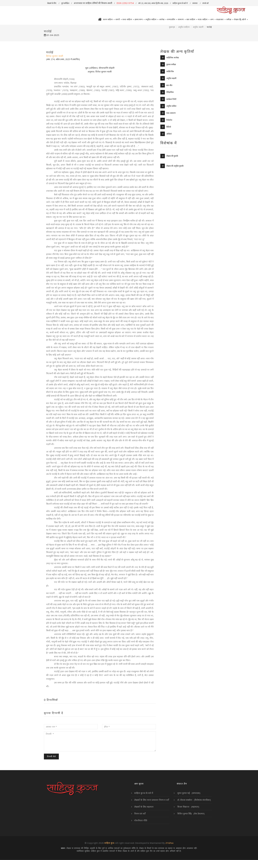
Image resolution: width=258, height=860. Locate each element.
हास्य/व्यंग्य (140, 19)
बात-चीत (169, 85)
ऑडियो (169, 133)
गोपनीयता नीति (140, 820)
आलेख (163, 19)
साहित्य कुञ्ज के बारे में (180, 3)
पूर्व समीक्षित (65, 3)
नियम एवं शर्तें (140, 813)
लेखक (236, 19)
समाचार (195, 3)
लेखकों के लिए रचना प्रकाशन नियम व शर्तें (151, 799)
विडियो (168, 126)
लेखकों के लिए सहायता (143, 806)
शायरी (118, 19)
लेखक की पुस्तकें (172, 156)
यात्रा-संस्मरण (171, 113)
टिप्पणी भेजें (51, 756)
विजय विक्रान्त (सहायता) (188, 806)
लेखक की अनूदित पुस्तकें (174, 166)
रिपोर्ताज (169, 120)
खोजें (245, 19)
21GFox (169, 842)
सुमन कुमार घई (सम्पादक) (188, 792)
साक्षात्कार (221, 19)
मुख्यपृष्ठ (172, 27)
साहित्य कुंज (109, 842)
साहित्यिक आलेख (172, 57)
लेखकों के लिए (52, 3)
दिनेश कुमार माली (54, 56)
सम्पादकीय (172, 19)
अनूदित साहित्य (152, 19)
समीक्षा (230, 19)
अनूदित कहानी (198, 27)
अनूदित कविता (171, 106)
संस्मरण (182, 19)
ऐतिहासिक (170, 92)
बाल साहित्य (191, 19)
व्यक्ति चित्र (170, 71)
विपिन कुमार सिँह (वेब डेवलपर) (191, 813)
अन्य (213, 19)
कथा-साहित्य (128, 19)
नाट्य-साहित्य (204, 19)
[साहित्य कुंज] (230, 10)
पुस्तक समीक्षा (171, 64)
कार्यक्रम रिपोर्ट (171, 99)
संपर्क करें (205, 3)
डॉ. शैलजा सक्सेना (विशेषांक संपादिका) (194, 799)
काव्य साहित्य (109, 19)
